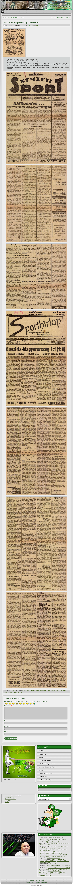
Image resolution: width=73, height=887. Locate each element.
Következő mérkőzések (53, 858)
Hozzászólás (8, 705)
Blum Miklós (39, 690)
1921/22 (12, 690)
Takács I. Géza (55, 690)
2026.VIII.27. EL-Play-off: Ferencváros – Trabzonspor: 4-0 (53, 840)
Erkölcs (31, 880)
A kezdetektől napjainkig (45, 760)
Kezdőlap (41, 751)
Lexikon (41, 757)
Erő (36, 880)
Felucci (42, 872)
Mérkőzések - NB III (10, 799)
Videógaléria (42, 754)
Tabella (7, 802)
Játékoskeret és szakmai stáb (13, 796)
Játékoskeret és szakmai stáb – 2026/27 (54, 847)
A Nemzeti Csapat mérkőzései (47, 767)
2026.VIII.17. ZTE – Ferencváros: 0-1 (55, 853)
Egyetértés (41, 880)
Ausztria (33, 690)
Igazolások (8, 800)
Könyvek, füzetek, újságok (46, 773)
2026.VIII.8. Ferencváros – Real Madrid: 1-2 (55, 865)
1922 (28, 690)
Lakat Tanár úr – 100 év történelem (55, 872)
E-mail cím (7, 726)
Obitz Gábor (46, 690)
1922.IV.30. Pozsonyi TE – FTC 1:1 (14, 17)
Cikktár (41, 770)
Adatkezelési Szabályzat (45, 780)
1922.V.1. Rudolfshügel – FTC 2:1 (59, 17)
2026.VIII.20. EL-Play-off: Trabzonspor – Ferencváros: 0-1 (54, 844)
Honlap (6, 731)
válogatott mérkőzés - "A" (15, 692)
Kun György (53, 863)
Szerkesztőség (43, 776)
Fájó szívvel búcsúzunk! (52, 842)
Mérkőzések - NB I (10, 797)
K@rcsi (37, 25)
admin (42, 839)
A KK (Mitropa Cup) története (47, 764)
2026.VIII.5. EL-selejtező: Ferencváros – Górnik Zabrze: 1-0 (53, 874)
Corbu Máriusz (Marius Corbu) (56, 837)
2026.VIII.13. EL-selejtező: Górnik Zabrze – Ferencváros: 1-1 (54, 861)
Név (5, 720)
